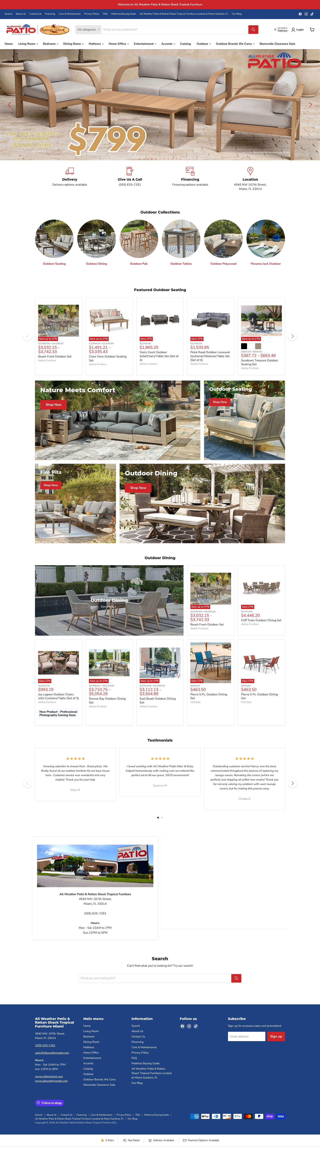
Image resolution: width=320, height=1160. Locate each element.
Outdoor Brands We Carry (234, 44)
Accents (167, 44)
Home (9, 44)
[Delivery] (70, 185)
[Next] (292, 342)
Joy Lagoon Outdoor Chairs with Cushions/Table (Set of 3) (58, 702)
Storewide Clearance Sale (277, 44)
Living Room (27, 44)
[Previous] (27, 342)
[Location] (250, 185)
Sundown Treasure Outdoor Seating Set (259, 368)
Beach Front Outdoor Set (54, 362)
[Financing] (190, 185)
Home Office (118, 44)
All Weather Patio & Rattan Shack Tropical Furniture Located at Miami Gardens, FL (184, 14)
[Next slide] (310, 107)
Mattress (95, 44)
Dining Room (72, 44)
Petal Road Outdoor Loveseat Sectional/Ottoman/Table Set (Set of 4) (210, 362)
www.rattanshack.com (49, 1082)
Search (8, 14)
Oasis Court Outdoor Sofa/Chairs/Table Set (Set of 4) (159, 362)
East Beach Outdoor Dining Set (158, 706)
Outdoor (203, 44)
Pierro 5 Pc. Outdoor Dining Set (208, 702)
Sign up (276, 1042)
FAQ (105, 14)
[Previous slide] (10, 107)
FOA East (195, 708)
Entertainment (144, 44)
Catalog (185, 44)
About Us (21, 14)
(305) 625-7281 (45, 1051)
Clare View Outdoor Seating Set (107, 364)
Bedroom (49, 44)
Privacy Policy (91, 14)
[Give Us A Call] (130, 185)
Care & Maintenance (70, 14)
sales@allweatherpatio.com (52, 1058)
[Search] (253, 29)
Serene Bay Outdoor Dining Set (107, 706)
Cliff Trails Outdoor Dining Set (261, 626)
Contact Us (35, 14)
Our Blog (237, 14)
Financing (50, 14)
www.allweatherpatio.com (51, 1086)
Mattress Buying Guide (123, 14)
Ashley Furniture (47, 366)
